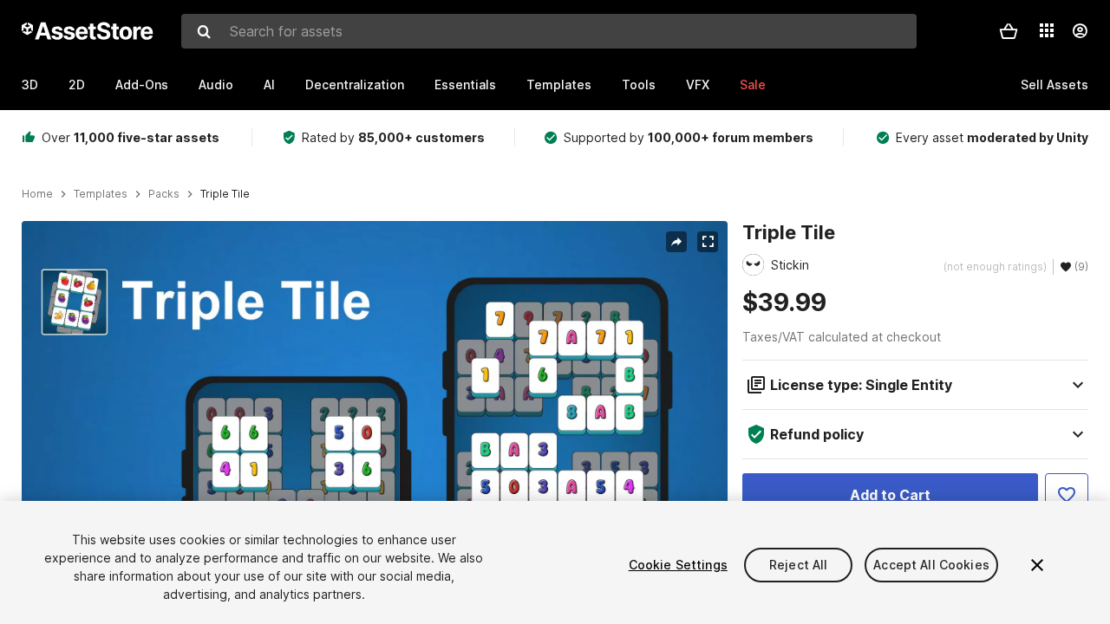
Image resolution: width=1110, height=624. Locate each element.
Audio (216, 84)
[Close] (1037, 565)
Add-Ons (141, 84)
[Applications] (1046, 30)
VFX (697, 84)
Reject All (798, 564)
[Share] (676, 241)
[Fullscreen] (707, 241)
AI (269, 84)
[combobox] (549, 31)
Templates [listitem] (100, 194)
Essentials (465, 84)
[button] (1008, 31)
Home (37, 194)
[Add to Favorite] (1066, 495)
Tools (639, 84)
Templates (558, 84)
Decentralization (354, 84)
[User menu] (1079, 31)
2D (77, 84)
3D (30, 84)
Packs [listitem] (164, 194)
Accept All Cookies (931, 564)
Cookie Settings (678, 564)
